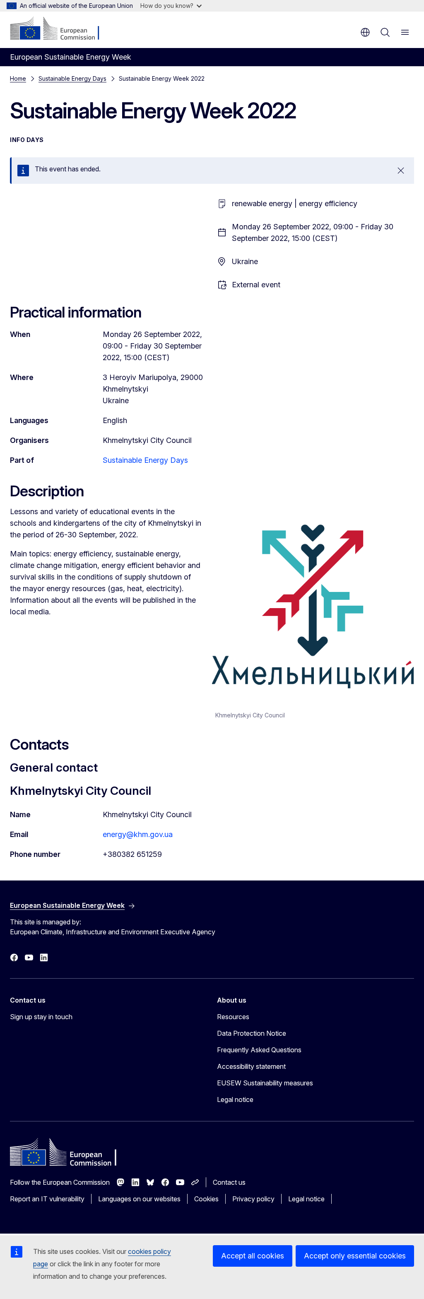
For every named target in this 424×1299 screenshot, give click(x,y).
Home (18, 78)
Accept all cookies (252, 1255)
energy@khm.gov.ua (138, 834)
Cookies (206, 1199)
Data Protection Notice (251, 1033)
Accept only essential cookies (355, 1255)
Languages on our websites (139, 1199)
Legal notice (235, 1099)
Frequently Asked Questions (259, 1050)
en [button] (365, 32)
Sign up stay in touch (41, 1017)
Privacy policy (253, 1199)
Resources (233, 1017)
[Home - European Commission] (60, 29)
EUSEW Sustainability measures (265, 1083)
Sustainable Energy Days (72, 78)
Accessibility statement (251, 1066)
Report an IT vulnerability (47, 1199)
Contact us (229, 1182)
